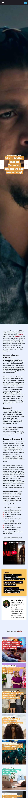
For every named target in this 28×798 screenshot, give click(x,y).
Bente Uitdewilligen (17, 600)
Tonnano (20, 334)
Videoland (17, 336)
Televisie (19, 631)
